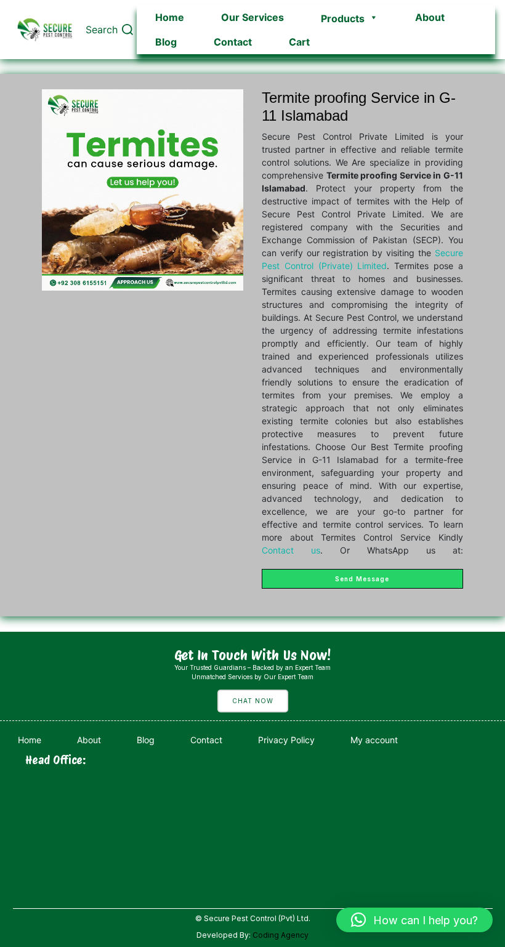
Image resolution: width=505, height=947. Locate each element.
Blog (166, 42)
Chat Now (252, 700)
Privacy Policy (286, 740)
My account (374, 740)
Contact (233, 42)
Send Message (362, 578)
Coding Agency (280, 935)
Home (169, 17)
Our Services (252, 17)
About (430, 17)
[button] (414, 920)
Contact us (291, 550)
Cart (299, 42)
